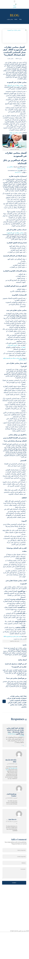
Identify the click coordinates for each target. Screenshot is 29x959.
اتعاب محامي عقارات (16, 696)
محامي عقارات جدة (21, 704)
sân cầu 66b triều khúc (10, 761)
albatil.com (20, 168)
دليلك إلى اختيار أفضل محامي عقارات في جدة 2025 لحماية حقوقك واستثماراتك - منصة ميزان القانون (15, 731)
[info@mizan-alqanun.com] (27, 911)
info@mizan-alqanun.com (22, 914)
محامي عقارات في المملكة (15, 85)
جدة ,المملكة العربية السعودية (22, 906)
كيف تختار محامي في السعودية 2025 (12, 636)
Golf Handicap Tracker (11, 795)
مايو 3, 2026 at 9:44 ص (12, 763)
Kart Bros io (12, 819)
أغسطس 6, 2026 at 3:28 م (11, 798)
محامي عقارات (10, 19)
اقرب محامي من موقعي (15, 132)
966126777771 (18, 172)
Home (15, 19)
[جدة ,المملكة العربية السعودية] (27, 903)
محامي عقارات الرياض (14, 702)
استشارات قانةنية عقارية (19, 698)
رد (23, 745)
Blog (20, 19)
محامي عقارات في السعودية (15, 233)
